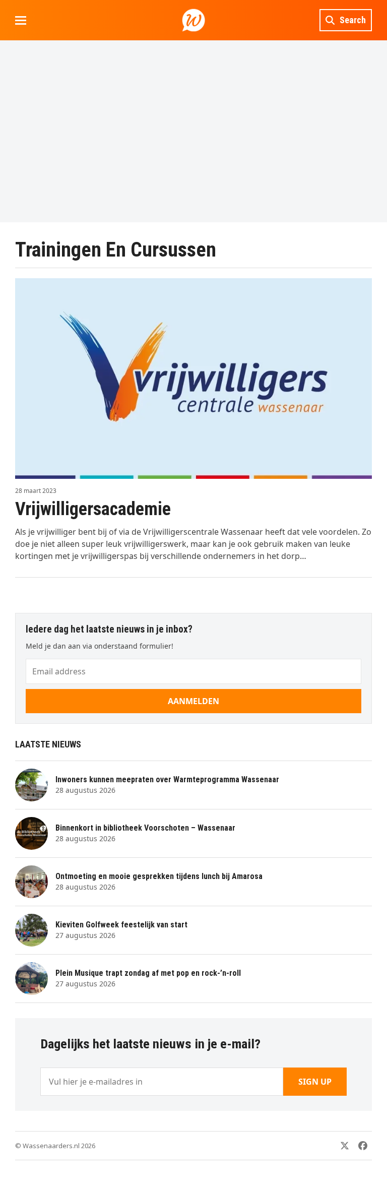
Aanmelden (193, 701)
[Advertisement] (193, 131)
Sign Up (315, 1081)
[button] (20, 20)
